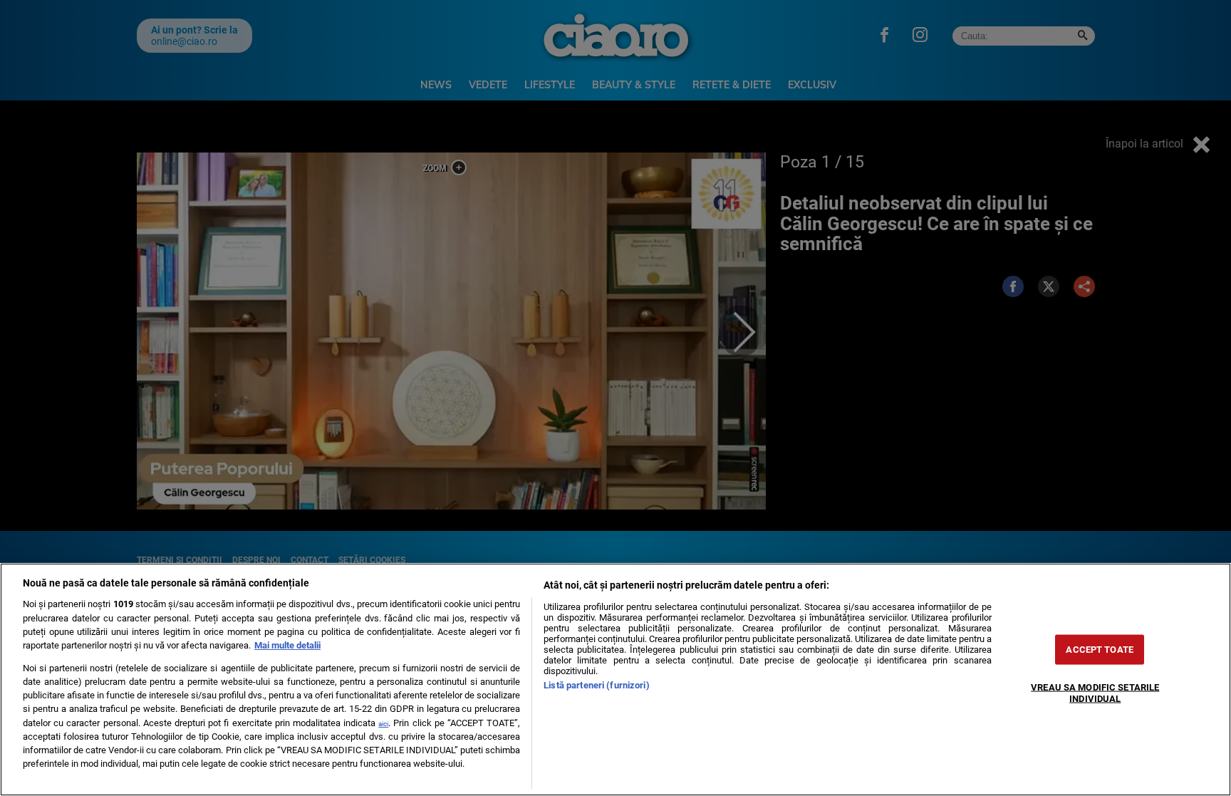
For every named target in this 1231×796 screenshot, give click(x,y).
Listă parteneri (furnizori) (596, 685)
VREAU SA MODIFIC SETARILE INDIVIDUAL (1095, 692)
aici (383, 723)
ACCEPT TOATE (1099, 649)
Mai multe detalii (287, 645)
